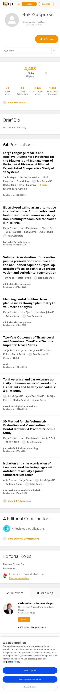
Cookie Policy (13, 662)
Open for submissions (19, 578)
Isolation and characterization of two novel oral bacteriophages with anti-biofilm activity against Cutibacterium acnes (28, 469)
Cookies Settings (30, 687)
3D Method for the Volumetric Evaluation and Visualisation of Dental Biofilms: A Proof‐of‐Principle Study (29, 427)
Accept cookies (30, 670)
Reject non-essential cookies (30, 679)
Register (46, 4)
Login (29, 4)
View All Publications (19, 501)
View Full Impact (17, 102)
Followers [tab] (15, 593)
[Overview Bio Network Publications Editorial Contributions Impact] (30, 50)
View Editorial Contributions (23, 538)
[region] (30, 665)
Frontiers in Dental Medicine (26, 574)
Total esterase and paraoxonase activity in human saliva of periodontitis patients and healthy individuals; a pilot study (29, 385)
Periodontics (9, 568)
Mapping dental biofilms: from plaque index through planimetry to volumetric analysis (29, 303)
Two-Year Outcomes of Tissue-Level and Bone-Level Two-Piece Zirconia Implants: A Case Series (28, 341)
